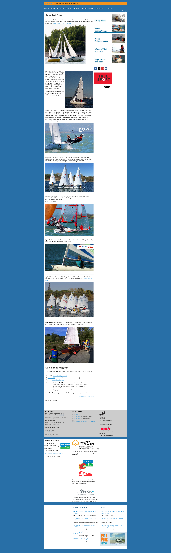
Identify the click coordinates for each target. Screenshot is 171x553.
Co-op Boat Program (58, 380)
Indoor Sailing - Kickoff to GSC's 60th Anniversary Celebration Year (111, 526)
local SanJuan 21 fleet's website (62, 23)
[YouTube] (102, 68)
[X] (99, 68)
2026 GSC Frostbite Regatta (81, 539)
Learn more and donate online (53, 453)
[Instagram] (106, 68)
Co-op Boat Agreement (60, 376)
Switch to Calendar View (86, 397)
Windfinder (77, 416)
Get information (49, 3)
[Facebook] (95, 68)
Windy (76, 414)
